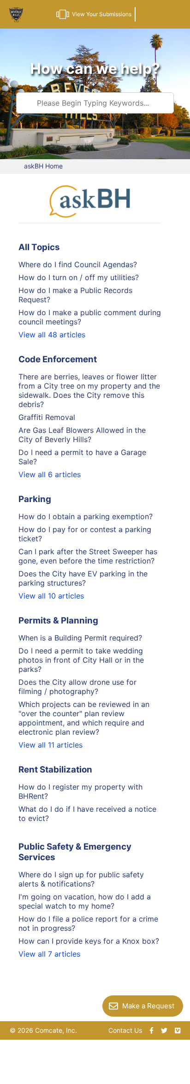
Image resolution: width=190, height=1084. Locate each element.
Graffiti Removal (46, 417)
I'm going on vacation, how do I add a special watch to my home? (84, 901)
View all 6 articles (49, 474)
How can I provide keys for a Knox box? (88, 941)
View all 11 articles (50, 744)
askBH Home (43, 166)
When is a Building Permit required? (80, 637)
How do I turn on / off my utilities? (78, 277)
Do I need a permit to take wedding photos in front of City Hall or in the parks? (81, 660)
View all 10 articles (51, 595)
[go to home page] (16, 16)
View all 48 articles (51, 334)
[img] (151, 1030)
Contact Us (125, 1030)
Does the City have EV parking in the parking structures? (83, 578)
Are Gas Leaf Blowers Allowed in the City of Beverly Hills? (82, 434)
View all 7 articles (49, 953)
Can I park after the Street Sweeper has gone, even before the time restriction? (87, 556)
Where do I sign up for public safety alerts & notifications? (81, 879)
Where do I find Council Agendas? (77, 264)
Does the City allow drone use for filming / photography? (77, 686)
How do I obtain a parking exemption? (85, 516)
